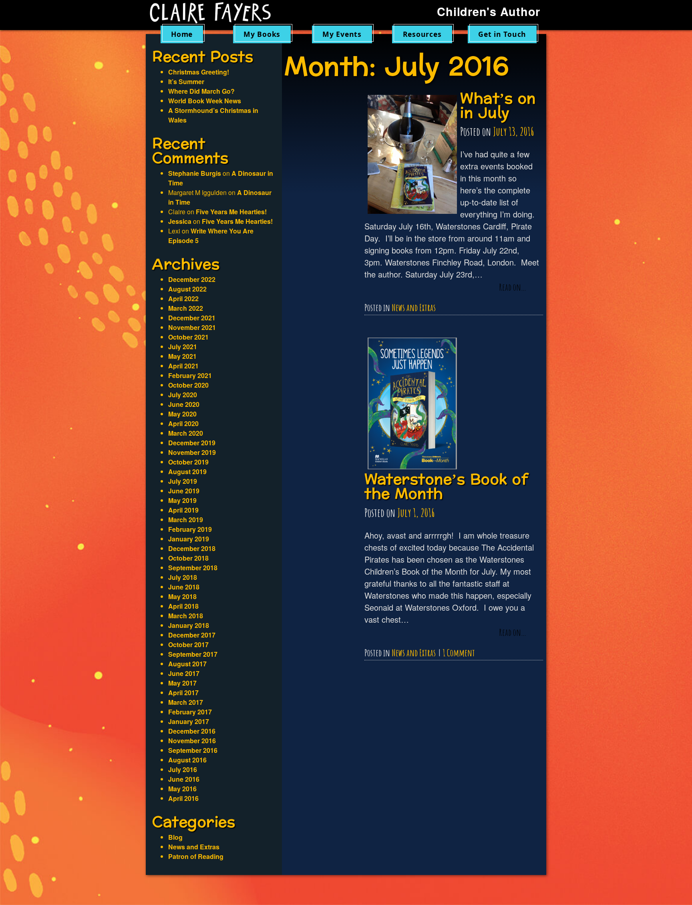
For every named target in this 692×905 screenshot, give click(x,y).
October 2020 (188, 385)
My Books (261, 34)
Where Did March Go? (201, 91)
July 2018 (182, 577)
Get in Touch (502, 34)
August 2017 (187, 663)
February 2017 (190, 711)
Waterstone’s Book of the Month (446, 487)
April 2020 (183, 423)
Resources (422, 34)
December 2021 (191, 317)
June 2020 (183, 404)
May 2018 (182, 596)
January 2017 (188, 721)
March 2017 (185, 702)
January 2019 (188, 538)
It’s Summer (186, 81)
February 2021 (190, 375)
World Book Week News (204, 100)
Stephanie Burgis (194, 173)
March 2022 (185, 308)
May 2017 (182, 683)
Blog (175, 837)
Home (182, 34)
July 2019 (182, 481)
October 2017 (188, 644)
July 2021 (182, 346)
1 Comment (459, 653)
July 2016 (182, 769)
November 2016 (192, 740)
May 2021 (182, 356)
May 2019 (182, 500)
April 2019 (183, 510)
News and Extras (414, 308)
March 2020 (185, 433)
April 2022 (183, 298)
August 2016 (187, 759)
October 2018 (188, 558)
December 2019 (191, 442)
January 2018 (188, 625)
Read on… (512, 287)
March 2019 (185, 519)
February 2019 (190, 529)
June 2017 (183, 673)
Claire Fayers (216, 13)
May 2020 (182, 413)
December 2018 (191, 548)
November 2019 (192, 452)
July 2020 (182, 394)
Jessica (179, 221)
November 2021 (192, 327)
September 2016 (192, 750)
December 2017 (191, 635)
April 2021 (183, 365)
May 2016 (182, 788)
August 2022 (187, 289)
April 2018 (183, 606)
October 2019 (188, 462)
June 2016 (183, 779)
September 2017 (192, 654)
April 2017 (183, 692)
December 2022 (191, 279)
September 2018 (192, 567)
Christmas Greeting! (198, 71)
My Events (342, 34)
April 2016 (183, 798)
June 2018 (183, 586)
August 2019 (187, 471)
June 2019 (183, 490)
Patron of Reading (195, 856)
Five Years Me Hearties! (231, 211)
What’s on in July (498, 106)
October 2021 (188, 337)
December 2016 (191, 731)
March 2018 (185, 615)
